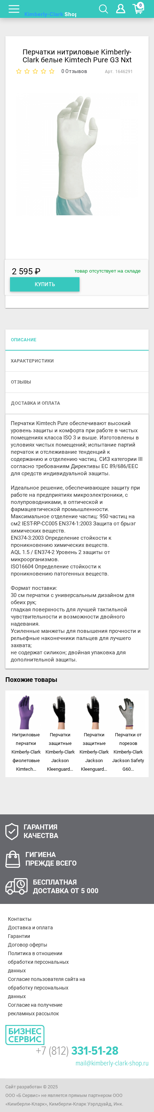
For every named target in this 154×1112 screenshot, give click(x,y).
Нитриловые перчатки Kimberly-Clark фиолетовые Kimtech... (26, 752)
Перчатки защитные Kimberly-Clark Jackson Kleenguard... (60, 752)
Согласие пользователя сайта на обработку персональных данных (46, 987)
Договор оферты (27, 945)
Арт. (109, 71)
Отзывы (21, 382)
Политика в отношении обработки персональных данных (38, 961)
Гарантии (19, 936)
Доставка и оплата (30, 927)
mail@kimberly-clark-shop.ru (112, 1063)
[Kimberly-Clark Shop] (51, 9)
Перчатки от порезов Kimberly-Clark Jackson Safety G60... (128, 752)
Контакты (20, 919)
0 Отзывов (74, 71)
